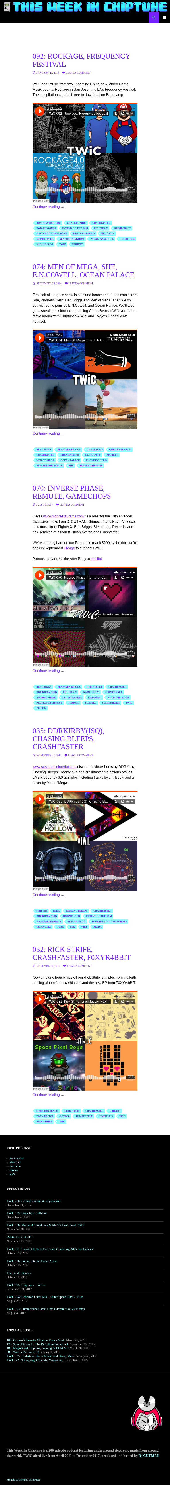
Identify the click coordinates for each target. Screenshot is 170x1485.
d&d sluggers (46, 228)
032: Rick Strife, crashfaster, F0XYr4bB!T (82, 953)
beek (56, 910)
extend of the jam (75, 228)
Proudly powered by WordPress (23, 1479)
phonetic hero (96, 460)
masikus (112, 455)
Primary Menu (164, 17)
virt (84, 926)
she (71, 465)
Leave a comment (78, 72)
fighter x (101, 228)
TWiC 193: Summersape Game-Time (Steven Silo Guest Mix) (46, 1309)
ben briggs (43, 449)
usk (72, 926)
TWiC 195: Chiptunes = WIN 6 (26, 1285)
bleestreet (94, 687)
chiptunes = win (120, 449)
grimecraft (122, 228)
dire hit (115, 1111)
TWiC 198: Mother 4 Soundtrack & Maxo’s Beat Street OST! (45, 1225)
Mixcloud (15, 1162)
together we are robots (109, 921)
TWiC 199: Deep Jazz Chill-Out (27, 1213)
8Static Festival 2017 (20, 1237)
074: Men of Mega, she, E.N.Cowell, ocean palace (83, 271)
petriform (127, 239)
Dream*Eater (69, 455)
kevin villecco (84, 233)
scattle (90, 702)
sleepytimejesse (91, 465)
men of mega (45, 460)
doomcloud (71, 916)
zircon (41, 708)
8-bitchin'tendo (47, 1111)
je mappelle (84, 1116)
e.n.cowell (92, 455)
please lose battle (49, 465)
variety (77, 244)
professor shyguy (49, 702)
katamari (94, 697)
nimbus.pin (106, 1116)
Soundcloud (16, 1158)
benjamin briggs (69, 449)
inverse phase (46, 697)
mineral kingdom (72, 239)
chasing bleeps (76, 910)
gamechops (91, 692)
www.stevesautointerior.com (54, 767)
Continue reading (48, 207)
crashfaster (101, 223)
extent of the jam (99, 916)
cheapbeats (95, 449)
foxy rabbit (44, 1116)
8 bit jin (41, 910)
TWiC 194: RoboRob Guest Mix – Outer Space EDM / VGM (45, 1297)
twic (62, 244)
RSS (12, 1174)
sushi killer (111, 702)
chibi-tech (71, 1111)
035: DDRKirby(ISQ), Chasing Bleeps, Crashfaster (68, 739)
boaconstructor (48, 223)
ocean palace (70, 460)
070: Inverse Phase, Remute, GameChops (72, 492)
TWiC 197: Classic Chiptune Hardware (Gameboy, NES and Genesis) (50, 1249)
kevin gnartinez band (51, 233)
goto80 (64, 1116)
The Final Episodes (19, 1273)
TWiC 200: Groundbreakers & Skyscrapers (33, 1201)
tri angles (43, 926)
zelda (97, 926)
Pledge (69, 548)
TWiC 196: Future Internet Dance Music (32, 1261)
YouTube (15, 1166)
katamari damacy (48, 921)
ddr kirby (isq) (46, 692)
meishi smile (44, 239)
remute (74, 702)
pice (122, 1116)
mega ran (107, 233)
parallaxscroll (102, 239)
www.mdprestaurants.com (63, 516)
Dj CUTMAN (149, 1456)
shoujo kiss (44, 244)
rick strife (44, 1121)
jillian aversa (72, 697)
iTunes (13, 1170)
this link (97, 559)
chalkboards (76, 223)
